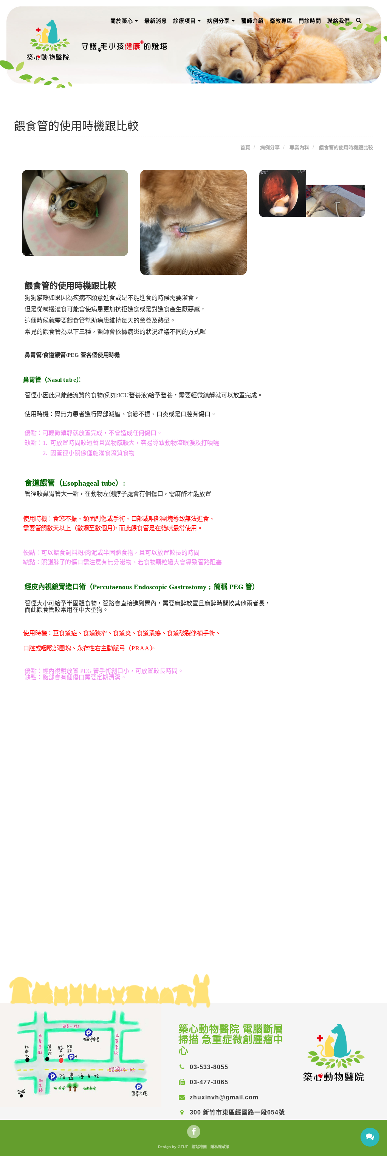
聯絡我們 (338, 21)
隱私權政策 (220, 1147)
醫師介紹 (252, 21)
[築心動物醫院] (334, 1052)
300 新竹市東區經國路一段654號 (236, 1112)
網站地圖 (199, 1147)
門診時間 (310, 21)
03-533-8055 (208, 1067)
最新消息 (155, 21)
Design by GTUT (173, 1147)
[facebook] (193, 1131)
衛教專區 (281, 21)
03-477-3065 (208, 1082)
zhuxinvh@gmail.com (223, 1097)
